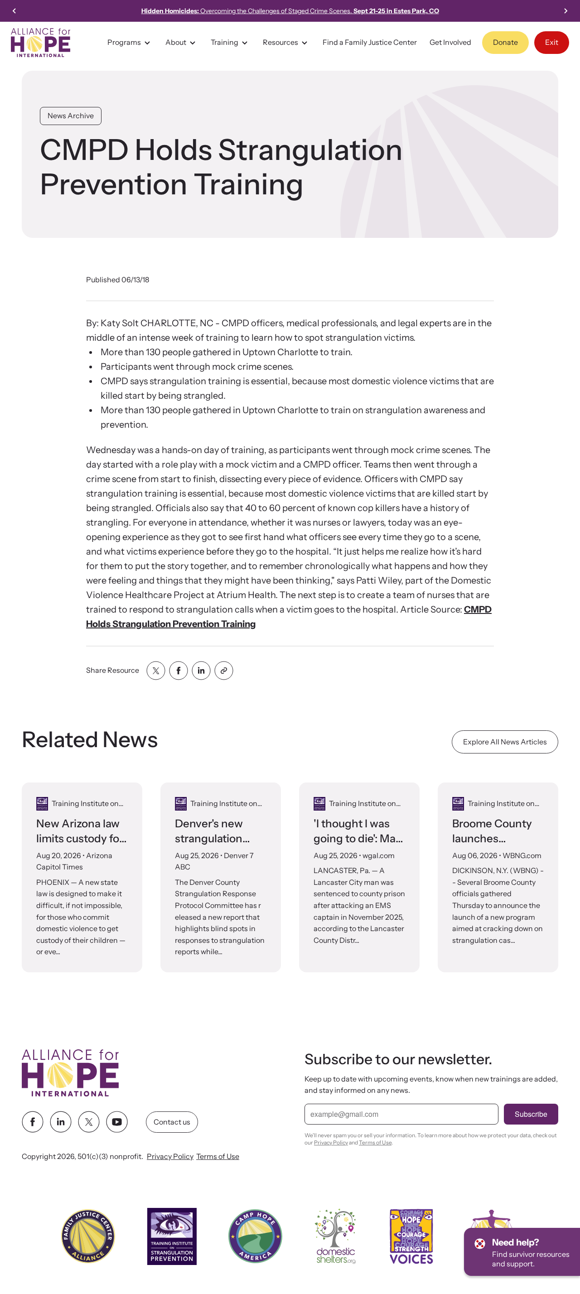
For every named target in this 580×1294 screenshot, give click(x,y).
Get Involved (450, 42)
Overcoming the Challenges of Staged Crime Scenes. (290, 11)
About (175, 42)
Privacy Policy (170, 1156)
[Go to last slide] (14, 10)
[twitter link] (89, 1122)
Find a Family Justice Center (370, 42)
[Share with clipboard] (223, 670)
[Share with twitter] (155, 670)
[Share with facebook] (178, 670)
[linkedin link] (61, 1122)
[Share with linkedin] (201, 670)
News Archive (71, 115)
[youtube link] (117, 1122)
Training (224, 42)
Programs (124, 42)
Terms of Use (217, 1156)
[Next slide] (565, 10)
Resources (280, 42)
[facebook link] (33, 1122)
